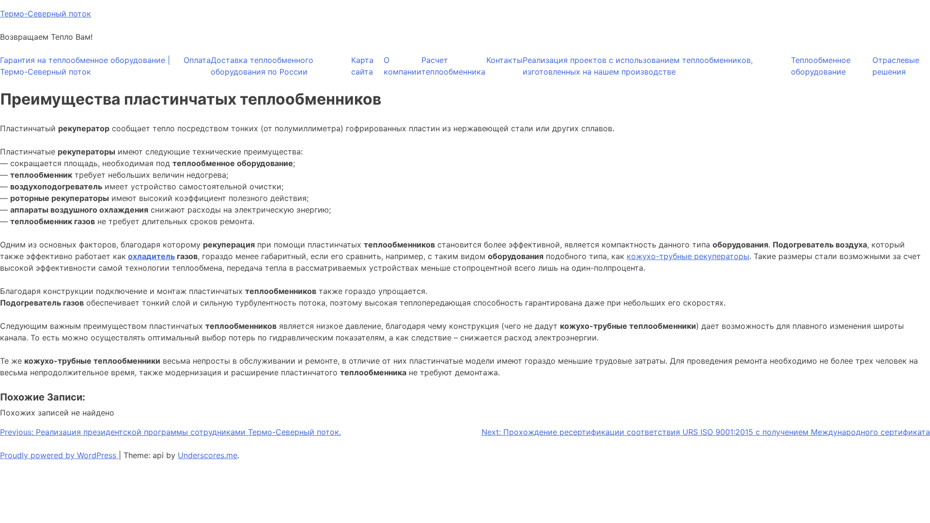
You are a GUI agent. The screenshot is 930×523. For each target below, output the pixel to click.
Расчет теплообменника (453, 66)
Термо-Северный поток (45, 13)
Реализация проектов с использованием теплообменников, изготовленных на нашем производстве (638, 66)
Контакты (504, 60)
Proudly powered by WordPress (59, 455)
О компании (402, 66)
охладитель (151, 256)
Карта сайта (362, 66)
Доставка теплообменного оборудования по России (262, 66)
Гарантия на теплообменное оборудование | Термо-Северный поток (85, 66)
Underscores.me (207, 455)
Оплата (197, 60)
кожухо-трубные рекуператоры (688, 256)
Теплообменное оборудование (821, 66)
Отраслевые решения (895, 66)
